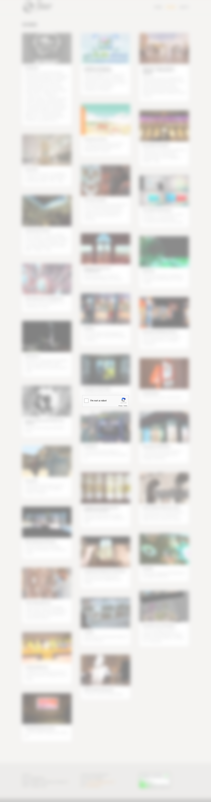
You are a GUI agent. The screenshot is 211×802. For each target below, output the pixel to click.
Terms (125, 405)
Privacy (120, 405)
